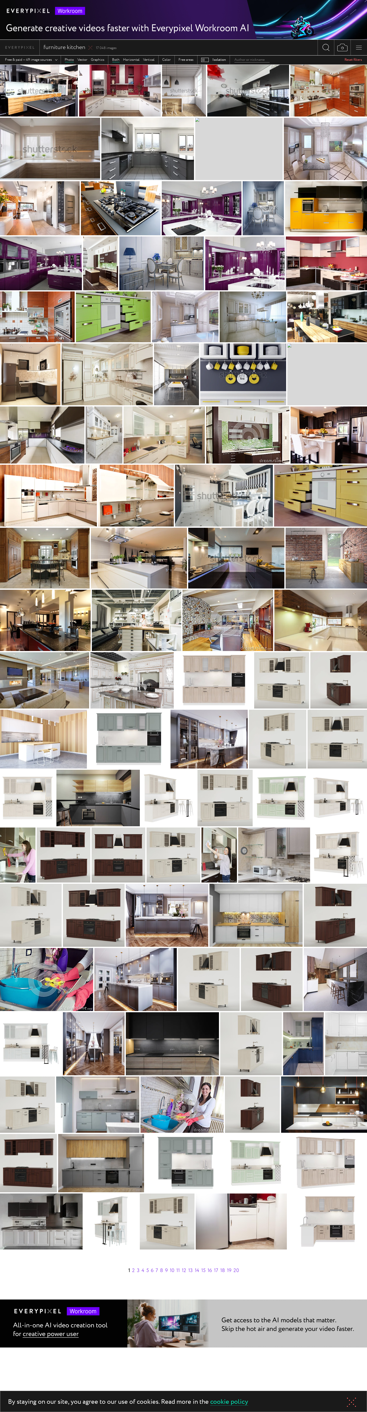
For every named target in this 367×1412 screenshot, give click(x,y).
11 (178, 1270)
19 (229, 1270)
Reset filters (353, 59)
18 (222, 1270)
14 (197, 1270)
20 (236, 1270)
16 (209, 1270)
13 (190, 1270)
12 (184, 1270)
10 (172, 1270)
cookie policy (229, 1402)
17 (216, 1270)
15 (203, 1270)
